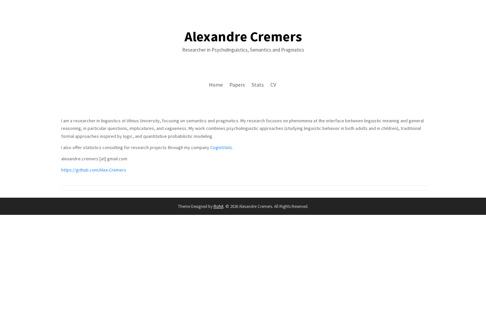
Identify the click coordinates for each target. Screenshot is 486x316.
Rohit (218, 206)
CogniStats (221, 147)
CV (273, 84)
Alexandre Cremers (243, 36)
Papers (237, 84)
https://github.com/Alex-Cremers (93, 170)
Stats (258, 84)
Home (216, 84)
